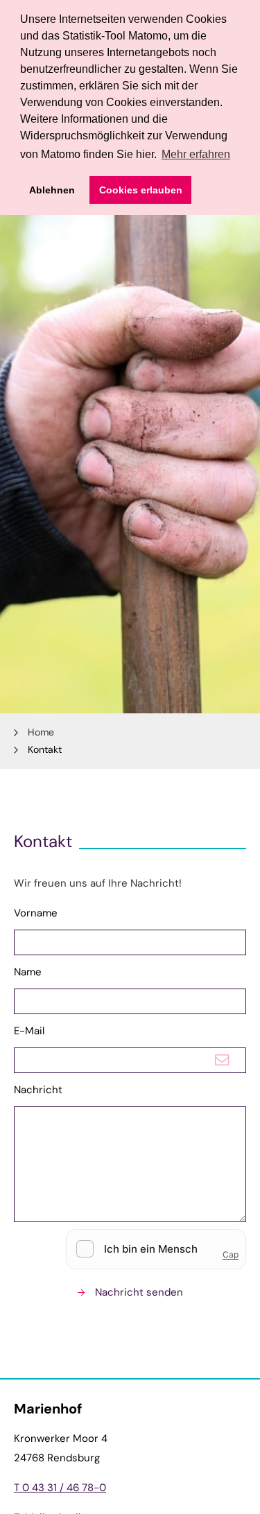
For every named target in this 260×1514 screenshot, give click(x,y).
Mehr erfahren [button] (196, 154)
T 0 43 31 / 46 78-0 (60, 1488)
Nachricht (38, 1090)
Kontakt (45, 749)
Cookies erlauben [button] (140, 189)
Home (41, 732)
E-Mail (29, 1031)
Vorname (36, 913)
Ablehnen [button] (52, 189)
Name (28, 972)
